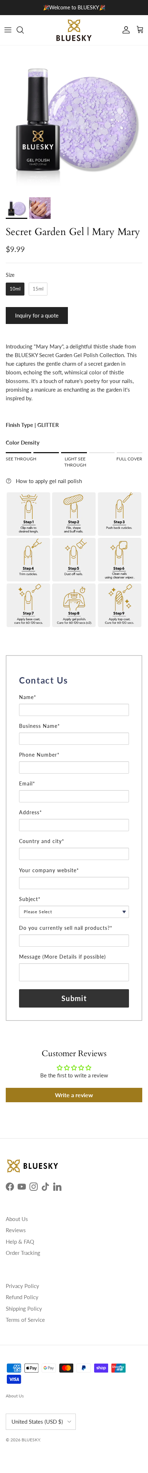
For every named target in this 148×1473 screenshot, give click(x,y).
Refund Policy (22, 1297)
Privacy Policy (22, 1286)
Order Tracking (23, 1252)
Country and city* (41, 841)
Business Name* (39, 726)
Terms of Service (25, 1319)
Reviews (16, 1230)
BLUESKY (31, 1439)
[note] (74, 690)
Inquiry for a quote (37, 315)
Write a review (74, 1094)
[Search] (24, 30)
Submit (74, 998)
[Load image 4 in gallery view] (74, 119)
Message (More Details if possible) (62, 957)
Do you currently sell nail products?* (65, 928)
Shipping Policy (24, 1308)
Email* (27, 783)
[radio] (15, 289)
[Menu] (8, 30)
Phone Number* (39, 755)
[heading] (74, 680)
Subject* (30, 899)
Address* (30, 812)
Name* (27, 697)
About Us (17, 1219)
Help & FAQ (20, 1241)
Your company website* (49, 870)
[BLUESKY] (74, 30)
